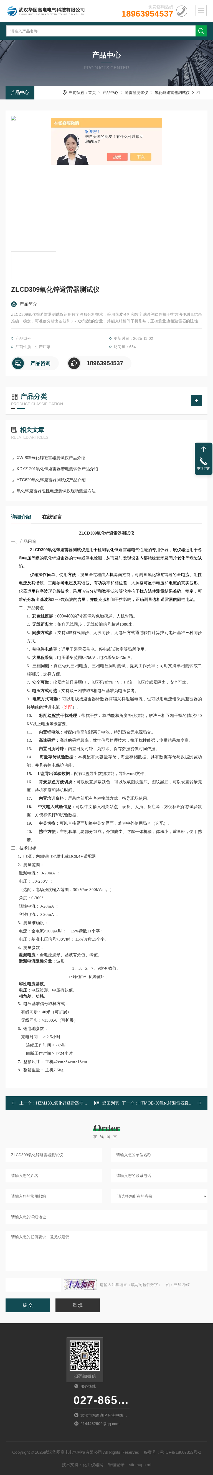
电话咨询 (203, 468)
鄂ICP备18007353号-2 (180, 1452)
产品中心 (20, 92)
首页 (92, 92)
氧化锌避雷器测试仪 (172, 92)
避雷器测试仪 (136, 92)
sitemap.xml (140, 1464)
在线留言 (52, 517)
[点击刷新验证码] (80, 1284)
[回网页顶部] (203, 448)
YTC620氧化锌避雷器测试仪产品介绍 (51, 479)
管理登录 (116, 1464)
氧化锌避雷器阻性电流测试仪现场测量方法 (56, 490)
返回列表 (110, 1103)
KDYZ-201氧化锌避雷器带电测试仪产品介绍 (57, 468)
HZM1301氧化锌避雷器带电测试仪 (68, 1103)
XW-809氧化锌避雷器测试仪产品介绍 (51, 457)
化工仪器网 (93, 1464)
